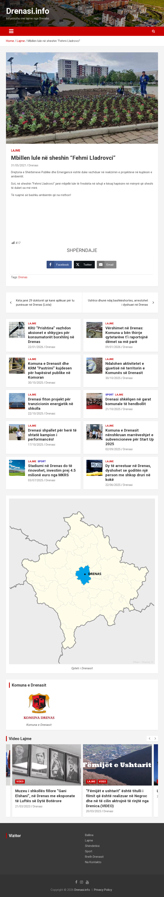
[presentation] (149, 738)
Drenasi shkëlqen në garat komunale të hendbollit (128, 401)
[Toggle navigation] (11, 31)
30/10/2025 (35, 382)
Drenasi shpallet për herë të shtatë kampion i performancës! (52, 435)
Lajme (15, 150)
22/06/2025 (113, 484)
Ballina (89, 835)
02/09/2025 (113, 449)
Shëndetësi (92, 846)
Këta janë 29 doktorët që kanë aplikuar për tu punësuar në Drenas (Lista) (45, 302)
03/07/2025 (35, 480)
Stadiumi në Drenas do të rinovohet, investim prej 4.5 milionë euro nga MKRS (52, 470)
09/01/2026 (113, 347)
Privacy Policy (103, 890)
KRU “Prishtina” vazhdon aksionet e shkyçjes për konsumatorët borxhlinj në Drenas (51, 335)
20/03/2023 (22, 811)
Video (31, 781)
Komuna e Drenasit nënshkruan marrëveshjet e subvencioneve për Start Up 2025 (129, 437)
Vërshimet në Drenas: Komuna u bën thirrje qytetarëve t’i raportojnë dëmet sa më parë (126, 335)
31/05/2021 (18, 165)
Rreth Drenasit (94, 857)
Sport (109, 394)
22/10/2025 (35, 413)
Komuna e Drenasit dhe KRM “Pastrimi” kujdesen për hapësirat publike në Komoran (50, 370)
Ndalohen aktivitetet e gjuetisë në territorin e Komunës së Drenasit (125, 368)
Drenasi (33, 165)
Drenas (22, 277)
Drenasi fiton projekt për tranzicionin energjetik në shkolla (50, 404)
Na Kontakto (93, 862)
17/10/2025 (35, 444)
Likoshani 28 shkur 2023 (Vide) (113, 791)
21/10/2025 (113, 409)
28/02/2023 (93, 796)
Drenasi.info (27, 11)
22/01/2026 (35, 347)
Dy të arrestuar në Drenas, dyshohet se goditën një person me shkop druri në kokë (128, 472)
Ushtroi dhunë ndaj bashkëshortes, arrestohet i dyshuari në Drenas (118, 302)
